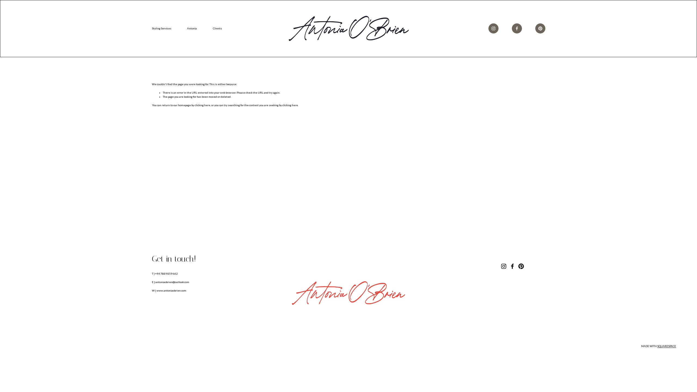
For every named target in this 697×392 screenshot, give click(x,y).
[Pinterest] (540, 28)
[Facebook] (517, 28)
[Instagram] (493, 28)
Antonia (192, 28)
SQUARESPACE (666, 346)
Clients (217, 28)
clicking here (202, 105)
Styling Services (161, 28)
